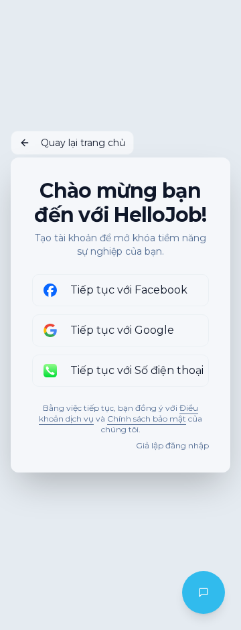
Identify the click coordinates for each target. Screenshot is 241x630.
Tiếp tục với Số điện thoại (137, 370)
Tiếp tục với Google (122, 330)
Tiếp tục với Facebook (128, 290)
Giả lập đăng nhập (172, 445)
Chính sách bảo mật (146, 419)
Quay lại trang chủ (83, 143)
